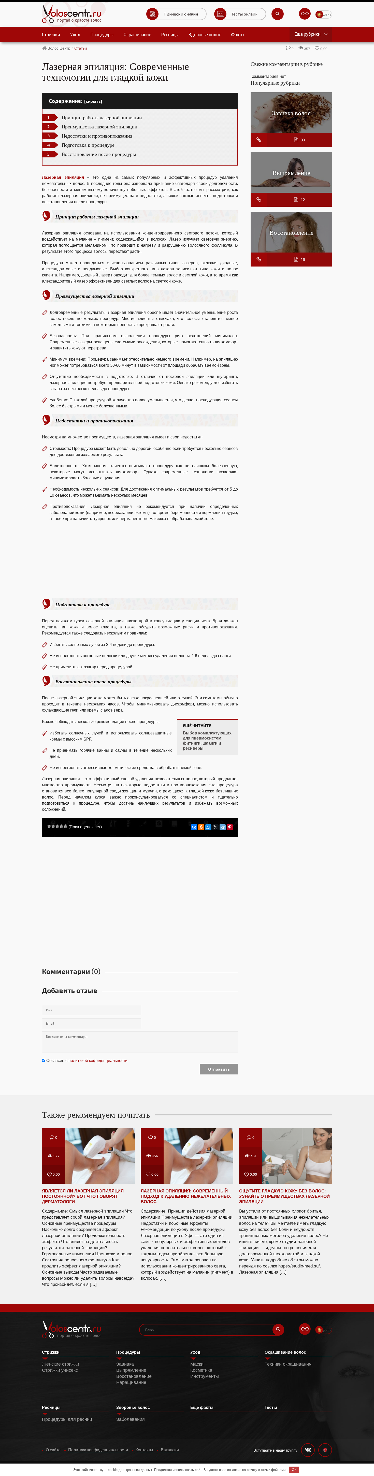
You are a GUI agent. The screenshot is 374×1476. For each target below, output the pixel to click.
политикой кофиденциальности (97, 1060)
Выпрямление (291, 172)
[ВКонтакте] (194, 827)
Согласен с (86, 1060)
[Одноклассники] (201, 827)
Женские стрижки (60, 1364)
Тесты (271, 1407)
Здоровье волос (205, 34)
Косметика (201, 1370)
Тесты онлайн (244, 13)
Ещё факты (201, 1407)
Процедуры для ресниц (67, 1419)
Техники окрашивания (288, 1364)
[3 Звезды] (57, 826)
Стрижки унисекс (60, 1370)
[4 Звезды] (61, 826)
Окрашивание (137, 34)
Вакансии (170, 1450)
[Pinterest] (230, 827)
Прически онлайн (181, 13)
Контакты (144, 1450)
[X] (215, 827)
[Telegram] (223, 827)
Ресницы (170, 34)
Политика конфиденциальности (98, 1450)
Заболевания (130, 1419)
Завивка (125, 1364)
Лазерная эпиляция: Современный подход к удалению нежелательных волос (186, 1196)
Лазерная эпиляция (63, 177)
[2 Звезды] (53, 826)
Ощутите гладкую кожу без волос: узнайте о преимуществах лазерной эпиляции (284, 1196)
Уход (75, 34)
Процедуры (102, 34)
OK (294, 1470)
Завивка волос (291, 113)
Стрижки (51, 34)
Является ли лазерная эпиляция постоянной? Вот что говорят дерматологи (83, 1196)
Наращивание (131, 1382)
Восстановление (291, 232)
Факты (237, 34)
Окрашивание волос (285, 1352)
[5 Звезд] (65, 826)
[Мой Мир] (208, 827)
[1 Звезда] (49, 826)
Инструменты (204, 1376)
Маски (197, 1364)
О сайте (53, 1450)
